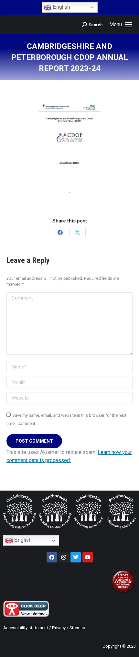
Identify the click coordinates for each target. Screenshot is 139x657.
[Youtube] (87, 557)
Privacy (59, 627)
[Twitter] (75, 557)
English (60, 7)
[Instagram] (64, 557)
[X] (78, 232)
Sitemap (77, 627)
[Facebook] (60, 232)
